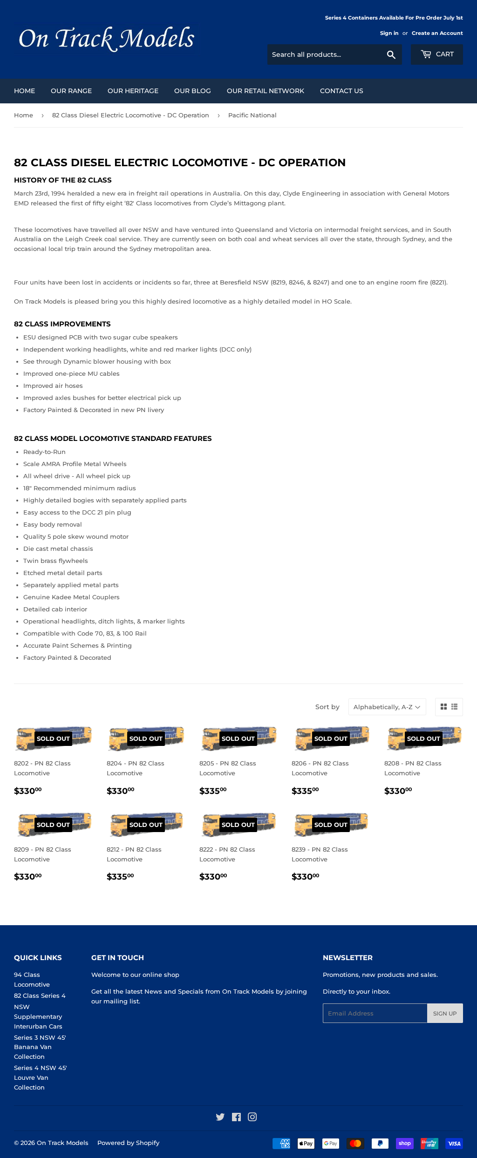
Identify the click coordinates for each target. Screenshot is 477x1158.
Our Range (71, 91)
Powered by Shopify (128, 1142)
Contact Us (341, 91)
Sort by (327, 707)
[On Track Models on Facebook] (236, 1118)
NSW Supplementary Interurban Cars (38, 1016)
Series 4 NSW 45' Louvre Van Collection (40, 1077)
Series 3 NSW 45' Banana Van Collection (40, 1047)
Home (24, 91)
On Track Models (63, 1142)
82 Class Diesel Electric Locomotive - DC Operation (130, 115)
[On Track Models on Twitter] (220, 1118)
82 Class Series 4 (40, 995)
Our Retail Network (265, 91)
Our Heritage (133, 91)
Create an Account (437, 33)
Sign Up (445, 1013)
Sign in (389, 33)
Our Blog (192, 91)
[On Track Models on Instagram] (252, 1118)
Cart (444, 54)
